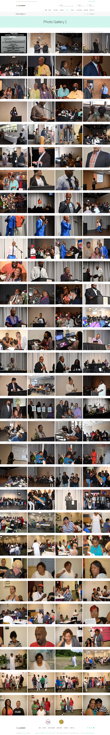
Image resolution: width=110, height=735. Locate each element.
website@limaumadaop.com (88, 733)
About (49, 10)
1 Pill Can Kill (79, 10)
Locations (86, 10)
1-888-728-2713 (81, 6)
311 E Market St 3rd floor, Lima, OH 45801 (66, 6)
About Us (44, 727)
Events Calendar (51, 727)
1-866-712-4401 (91, 6)
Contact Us (91, 10)
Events (72, 10)
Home (46, 10)
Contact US (72, 727)
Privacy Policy (24, 733)
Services (62, 10)
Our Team (56, 10)
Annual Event (59, 727)
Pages (67, 10)
